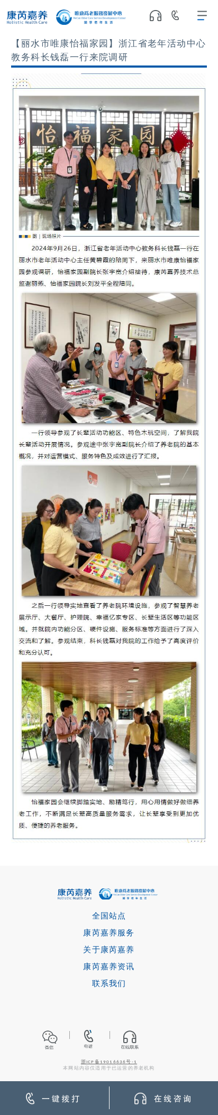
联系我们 (109, 984)
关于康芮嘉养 (108, 950)
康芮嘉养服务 (108, 934)
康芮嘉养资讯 (108, 967)
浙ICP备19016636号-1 (109, 1062)
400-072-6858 (179, 17)
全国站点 (109, 917)
